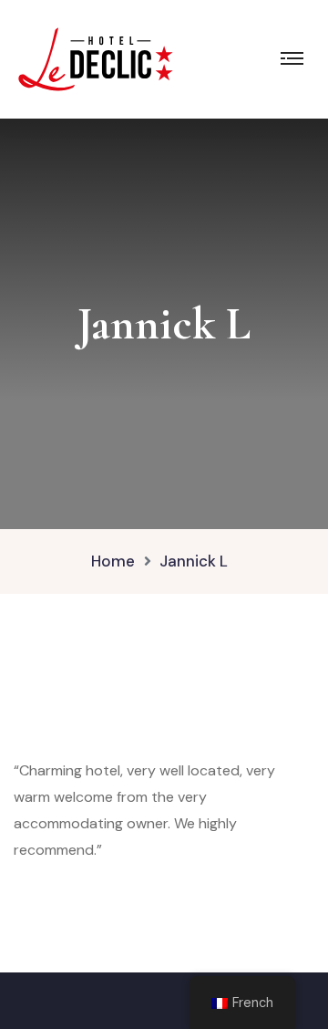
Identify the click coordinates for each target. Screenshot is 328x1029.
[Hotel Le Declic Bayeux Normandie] (96, 58)
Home (113, 561)
